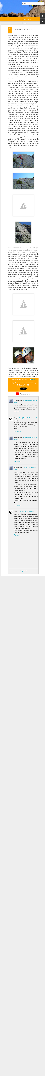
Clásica (20, 383)
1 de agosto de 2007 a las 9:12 (28, 511)
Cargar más (23, 571)
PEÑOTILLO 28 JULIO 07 (23, 30)
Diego (33, 380)
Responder (17, 412)
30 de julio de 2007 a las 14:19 (28, 418)
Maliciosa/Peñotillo (23, 385)
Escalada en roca (29, 383)
